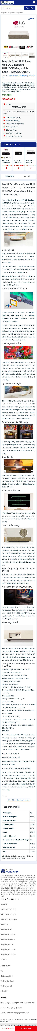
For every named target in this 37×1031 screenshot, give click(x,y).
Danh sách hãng (7, 929)
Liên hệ (3, 959)
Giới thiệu (9, 176)
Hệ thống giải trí (7, 976)
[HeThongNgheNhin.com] (10, 3)
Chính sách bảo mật (8, 909)
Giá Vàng (34, 1019)
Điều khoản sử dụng (8, 914)
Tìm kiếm (29, 8)
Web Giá (3, 1021)
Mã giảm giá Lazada (8, 949)
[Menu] (34, 2)
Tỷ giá (14, 1019)
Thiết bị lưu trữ (6, 986)
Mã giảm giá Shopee (8, 954)
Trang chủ (3, 12)
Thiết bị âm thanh (7, 981)
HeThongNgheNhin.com (16, 1025)
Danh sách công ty (8, 934)
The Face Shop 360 (23, 1019)
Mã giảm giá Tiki (7, 944)
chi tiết (27, 176)
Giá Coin (9, 1021)
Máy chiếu (11, 12)
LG (7, 76)
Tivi (2, 971)
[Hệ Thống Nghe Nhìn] (11, 870)
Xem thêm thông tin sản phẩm (18, 800)
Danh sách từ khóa (8, 939)
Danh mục (4, 924)
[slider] (5, 55)
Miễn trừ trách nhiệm (9, 919)
